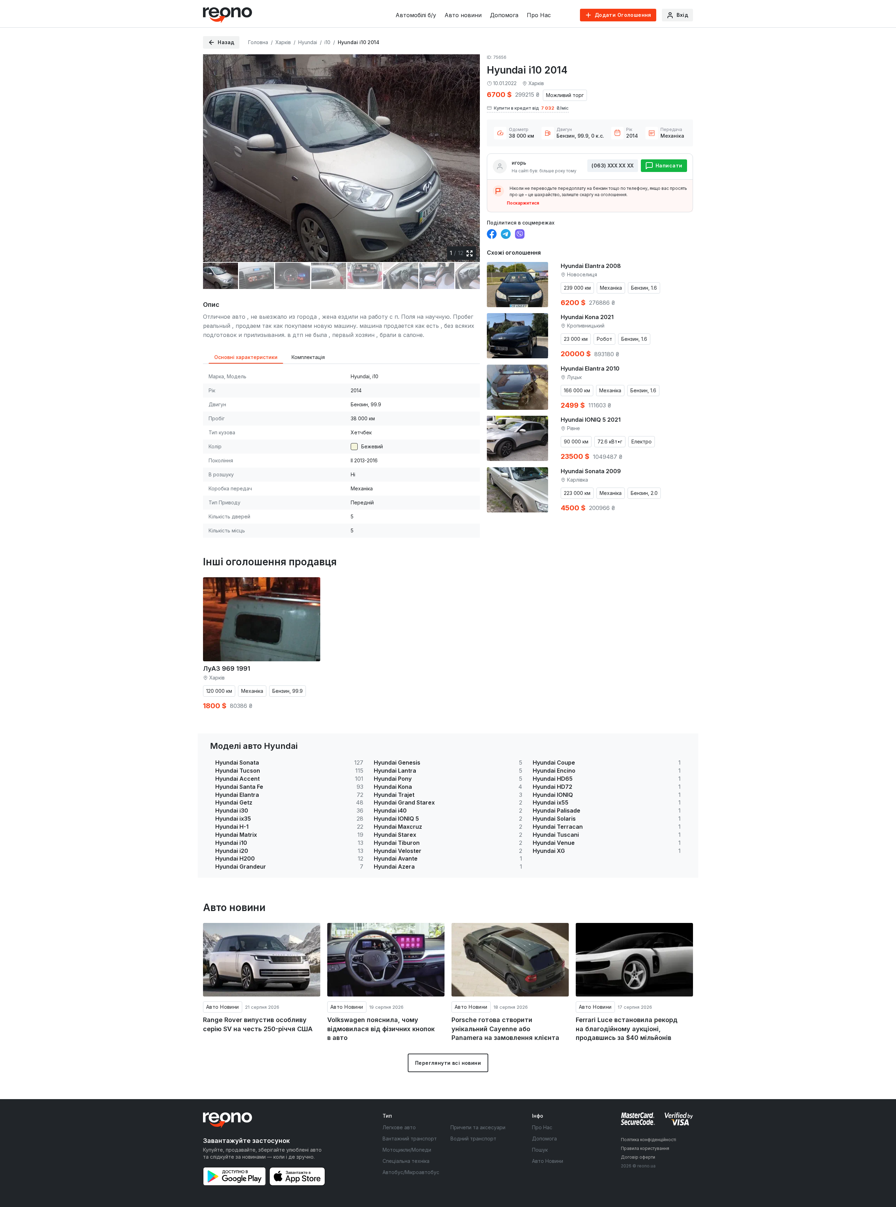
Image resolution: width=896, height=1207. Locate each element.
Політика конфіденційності (648, 1139)
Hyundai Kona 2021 (587, 316)
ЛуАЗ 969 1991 (226, 668)
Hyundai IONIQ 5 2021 (591, 419)
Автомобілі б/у (416, 15)
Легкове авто (399, 1127)
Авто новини (463, 15)
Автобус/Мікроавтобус (411, 1172)
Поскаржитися (523, 203)
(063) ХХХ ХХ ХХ (613, 165)
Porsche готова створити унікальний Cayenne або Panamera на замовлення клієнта (505, 1028)
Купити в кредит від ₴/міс (531, 108)
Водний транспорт (473, 1139)
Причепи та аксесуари (477, 1127)
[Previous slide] (214, 153)
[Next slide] (468, 153)
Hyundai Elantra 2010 (590, 368)
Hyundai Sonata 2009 (591, 471)
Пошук (540, 1150)
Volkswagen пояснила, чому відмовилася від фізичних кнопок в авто (381, 1028)
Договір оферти (638, 1157)
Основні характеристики (246, 357)
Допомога (504, 15)
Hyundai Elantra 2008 (591, 265)
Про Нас (539, 15)
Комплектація (308, 357)
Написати (669, 165)
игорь (519, 163)
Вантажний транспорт (410, 1139)
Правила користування (645, 1148)
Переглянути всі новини (448, 1063)
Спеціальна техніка (406, 1161)
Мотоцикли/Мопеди (407, 1150)
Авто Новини (222, 1007)
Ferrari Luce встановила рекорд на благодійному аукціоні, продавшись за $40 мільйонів (627, 1028)
